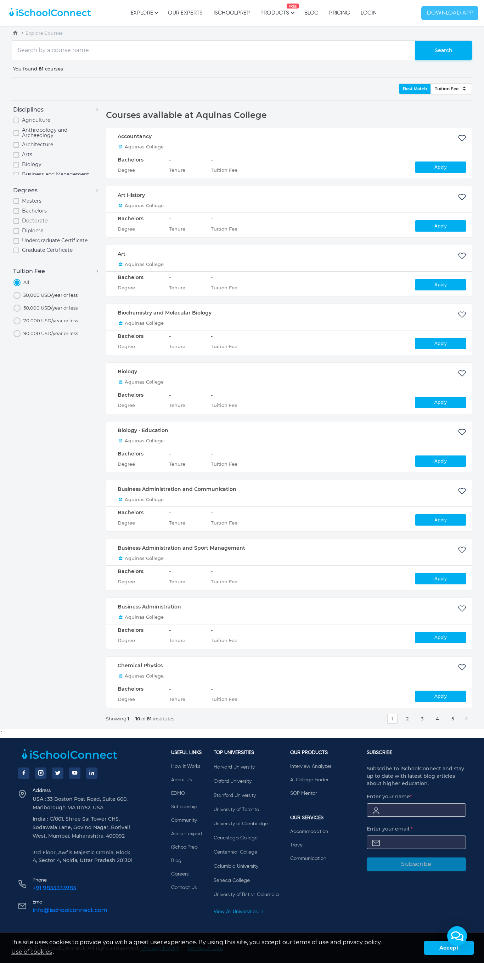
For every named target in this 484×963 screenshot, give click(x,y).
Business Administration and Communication (177, 489)
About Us (181, 779)
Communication (308, 858)
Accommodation (309, 831)
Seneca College (232, 880)
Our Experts (185, 13)
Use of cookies (31, 951)
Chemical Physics (140, 665)
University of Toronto (236, 809)
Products (274, 10)
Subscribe (416, 864)
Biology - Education (143, 430)
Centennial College (235, 852)
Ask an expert (186, 833)
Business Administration (149, 607)
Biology (127, 371)
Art (121, 254)
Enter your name (389, 796)
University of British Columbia (246, 894)
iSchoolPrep (232, 13)
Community (184, 820)
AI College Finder (309, 779)
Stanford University (235, 795)
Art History (131, 195)
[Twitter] (57, 773)
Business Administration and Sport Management (181, 548)
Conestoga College (236, 837)
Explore (142, 13)
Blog (311, 13)
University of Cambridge (241, 823)
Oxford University (233, 781)
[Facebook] (23, 773)
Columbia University (236, 866)
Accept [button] (448, 948)
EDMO (178, 793)
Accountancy (135, 136)
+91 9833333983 (54, 888)
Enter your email (390, 829)
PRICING (339, 13)
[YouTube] (74, 773)
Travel (297, 845)
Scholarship (184, 806)
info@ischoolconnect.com (70, 910)
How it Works (185, 766)
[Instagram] (40, 773)
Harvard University (234, 767)
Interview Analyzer (310, 766)
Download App (450, 13)
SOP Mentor (303, 793)
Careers (179, 874)
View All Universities (236, 911)
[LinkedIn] (91, 773)
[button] (457, 936)
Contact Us (184, 887)
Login (369, 13)
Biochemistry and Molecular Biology (165, 313)
